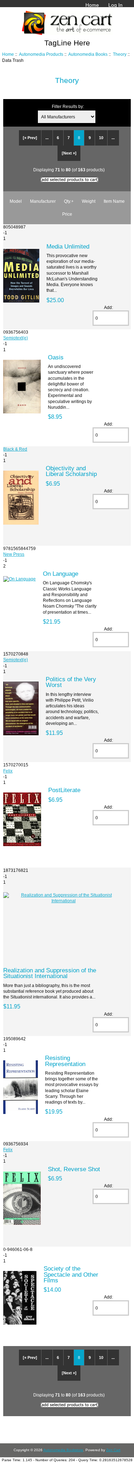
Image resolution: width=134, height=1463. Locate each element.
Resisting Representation (65, 1060)
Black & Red (15, 449)
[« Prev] (30, 138)
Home (92, 5)
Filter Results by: (68, 106)
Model (16, 201)
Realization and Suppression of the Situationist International (49, 973)
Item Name (114, 201)
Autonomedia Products (41, 54)
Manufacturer (43, 201)
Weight (88, 201)
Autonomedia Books (88, 54)
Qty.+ (69, 201)
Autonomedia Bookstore (63, 1450)
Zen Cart (113, 1450)
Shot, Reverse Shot (74, 1169)
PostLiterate (64, 790)
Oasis (56, 357)
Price (67, 214)
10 (101, 138)
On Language (60, 573)
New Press (13, 554)
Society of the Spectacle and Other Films (71, 1274)
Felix (8, 771)
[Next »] (69, 153)
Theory (119, 54)
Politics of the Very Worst (71, 682)
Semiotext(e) (15, 337)
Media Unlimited (67, 246)
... (47, 138)
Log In (115, 5)
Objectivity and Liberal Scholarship (71, 471)
